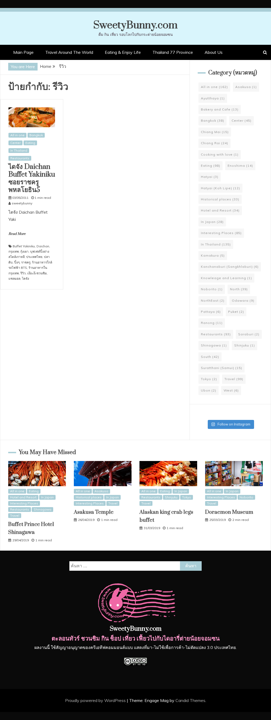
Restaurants (19, 158)
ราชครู (25, 262)
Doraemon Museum (229, 512)
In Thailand (18, 150)
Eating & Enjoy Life (123, 52)
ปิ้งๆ (17, 262)
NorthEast (212, 300)
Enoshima (240, 166)
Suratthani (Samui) (221, 368)
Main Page (23, 52)
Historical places (220, 199)
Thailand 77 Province (172, 52)
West (231, 390)
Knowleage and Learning (226, 278)
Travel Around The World (69, 52)
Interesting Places (221, 233)
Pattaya (211, 312)
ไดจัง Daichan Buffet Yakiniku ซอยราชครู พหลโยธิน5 (31, 178)
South (210, 357)
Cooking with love (219, 154)
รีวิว (23, 273)
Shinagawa (214, 345)
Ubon (208, 390)
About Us (214, 52)
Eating (30, 143)
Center (15, 143)
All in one (17, 135)
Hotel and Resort (220, 210)
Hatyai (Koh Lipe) (220, 188)
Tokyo (209, 379)
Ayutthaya (213, 98)
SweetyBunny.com (135, 25)
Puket (236, 312)
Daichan (43, 246)
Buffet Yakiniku (24, 246)
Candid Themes (190, 700)
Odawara (243, 300)
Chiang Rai (214, 143)
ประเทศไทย (34, 257)
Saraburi (248, 334)
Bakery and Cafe (219, 109)
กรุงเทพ (13, 251)
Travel (233, 379)
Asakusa (246, 87)
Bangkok (36, 135)
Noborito (212, 289)
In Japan (212, 222)
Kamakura (213, 255)
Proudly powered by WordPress (96, 700)
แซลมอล (14, 278)
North (239, 289)
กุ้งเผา (24, 251)
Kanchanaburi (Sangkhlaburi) (230, 267)
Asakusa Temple (94, 512)
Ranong (212, 323)
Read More (17, 234)
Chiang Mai (215, 132)
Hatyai (209, 177)
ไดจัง (25, 278)
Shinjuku (244, 345)
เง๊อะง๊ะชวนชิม (37, 273)
